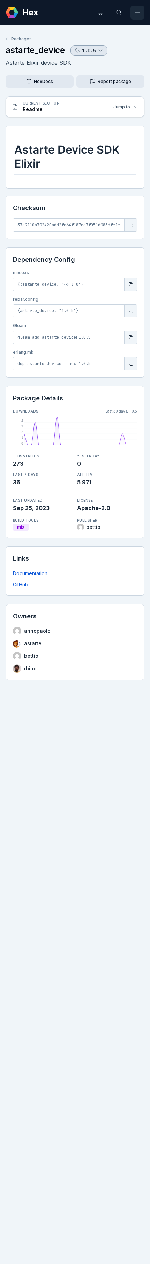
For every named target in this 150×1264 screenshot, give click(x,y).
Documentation (30, 573)
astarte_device (35, 50)
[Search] (119, 12)
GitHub (20, 584)
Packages (21, 38)
